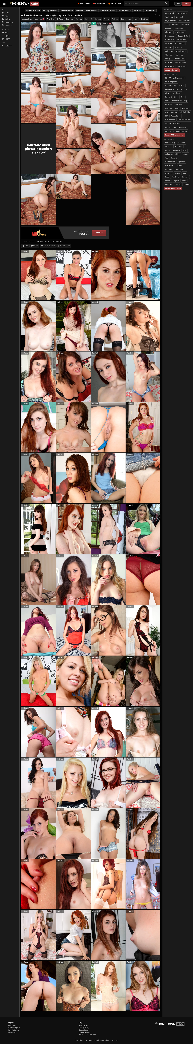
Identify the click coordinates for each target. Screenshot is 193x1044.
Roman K (168, 97)
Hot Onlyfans (114, 3)
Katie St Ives (181, 66)
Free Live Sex (85, 4)
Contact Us (12, 1025)
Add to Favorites (49, 246)
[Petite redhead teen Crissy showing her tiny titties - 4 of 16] (143, 72)
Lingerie (98, 19)
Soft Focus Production (173, 124)
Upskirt (176, 181)
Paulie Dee (177, 93)
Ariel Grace (180, 55)
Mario (176, 97)
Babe (184, 150)
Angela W (185, 108)
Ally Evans (168, 44)
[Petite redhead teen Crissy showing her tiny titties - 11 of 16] (108, 148)
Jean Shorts (169, 169)
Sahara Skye (179, 59)
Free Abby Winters (124, 11)
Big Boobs (181, 162)
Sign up (186, 4)
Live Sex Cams (150, 11)
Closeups (79, 19)
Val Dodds (168, 47)
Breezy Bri (169, 59)
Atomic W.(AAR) (181, 131)
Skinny (136, 19)
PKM (166, 116)
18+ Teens (60, 19)
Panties (106, 19)
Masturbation (170, 162)
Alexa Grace (169, 66)
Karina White (179, 44)
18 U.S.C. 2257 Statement (87, 1035)
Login (178, 4)
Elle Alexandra (181, 51)
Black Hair (169, 185)
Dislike (35, 246)
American (38, 19)
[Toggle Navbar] (4, 3)
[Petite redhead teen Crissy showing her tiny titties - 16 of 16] (38, 199)
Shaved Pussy (126, 19)
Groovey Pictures (184, 120)
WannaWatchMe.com (107, 11)
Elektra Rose (169, 40)
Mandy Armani (170, 36)
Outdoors (185, 177)
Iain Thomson (170, 120)
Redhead (115, 19)
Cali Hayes (169, 17)
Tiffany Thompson (171, 25)
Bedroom (69, 19)
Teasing (178, 185)
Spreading (178, 147)
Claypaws (168, 105)
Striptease (169, 154)
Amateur (187, 185)
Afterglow (50, 19)
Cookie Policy (84, 1030)
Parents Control (13, 1030)
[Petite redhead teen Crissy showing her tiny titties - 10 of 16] (108, 110)
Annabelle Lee (27, 19)
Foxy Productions (171, 112)
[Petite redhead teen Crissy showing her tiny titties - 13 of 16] (143, 161)
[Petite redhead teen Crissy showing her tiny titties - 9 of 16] (143, 123)
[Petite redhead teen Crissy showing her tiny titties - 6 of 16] (38, 97)
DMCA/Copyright (85, 1032)
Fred (182, 97)
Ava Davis (168, 28)
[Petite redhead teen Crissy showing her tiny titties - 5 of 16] (108, 72)
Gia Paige (168, 32)
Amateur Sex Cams (66, 11)
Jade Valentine (180, 63)
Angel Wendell (170, 13)
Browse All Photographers (174, 135)
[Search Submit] (166, 3)
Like (26, 246)
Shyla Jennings (170, 21)
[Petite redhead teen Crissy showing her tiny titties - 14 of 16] (73, 186)
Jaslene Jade (181, 40)
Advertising (12, 1032)
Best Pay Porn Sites (50, 11)
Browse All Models (171, 70)
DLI (166, 131)
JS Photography (170, 86)
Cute (167, 158)
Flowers (181, 86)
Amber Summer (183, 21)
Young (184, 181)
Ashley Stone (175, 116)
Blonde (185, 154)
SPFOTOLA (178, 105)
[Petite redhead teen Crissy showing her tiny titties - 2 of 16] (73, 47)
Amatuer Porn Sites (33, 11)
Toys (184, 173)
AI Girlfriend (99, 3)
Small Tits (144, 19)
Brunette (174, 158)
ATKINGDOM (169, 89)
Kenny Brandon (170, 127)
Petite (167, 177)
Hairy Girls (80, 11)
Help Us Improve (14, 1028)
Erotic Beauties (91, 11)
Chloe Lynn (169, 55)
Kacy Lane (169, 63)
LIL (186, 89)
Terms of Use (83, 1025)
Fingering (168, 173)
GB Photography (171, 82)
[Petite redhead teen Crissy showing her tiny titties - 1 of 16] (38, 47)
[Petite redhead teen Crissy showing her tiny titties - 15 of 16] (143, 199)
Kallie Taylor (182, 13)
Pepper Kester (183, 36)
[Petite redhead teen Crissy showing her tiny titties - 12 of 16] (73, 161)
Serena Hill (185, 25)
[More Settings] (159, 15)
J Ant (172, 131)
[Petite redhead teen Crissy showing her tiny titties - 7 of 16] (73, 85)
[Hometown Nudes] (24, 3)
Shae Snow (179, 28)
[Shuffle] (155, 15)
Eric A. (167, 101)
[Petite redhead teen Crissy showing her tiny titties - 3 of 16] (143, 34)
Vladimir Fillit (185, 112)
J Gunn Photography (172, 108)
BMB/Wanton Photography (174, 78)
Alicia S (168, 93)
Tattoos (177, 173)
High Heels (89, 19)
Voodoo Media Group (179, 101)
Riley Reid (179, 17)
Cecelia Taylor (180, 32)
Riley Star (178, 47)
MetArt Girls (138, 11)
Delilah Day (169, 51)
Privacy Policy (84, 1028)
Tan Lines (175, 177)
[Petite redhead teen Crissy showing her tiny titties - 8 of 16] (73, 123)
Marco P (179, 89)
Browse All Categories (173, 188)
